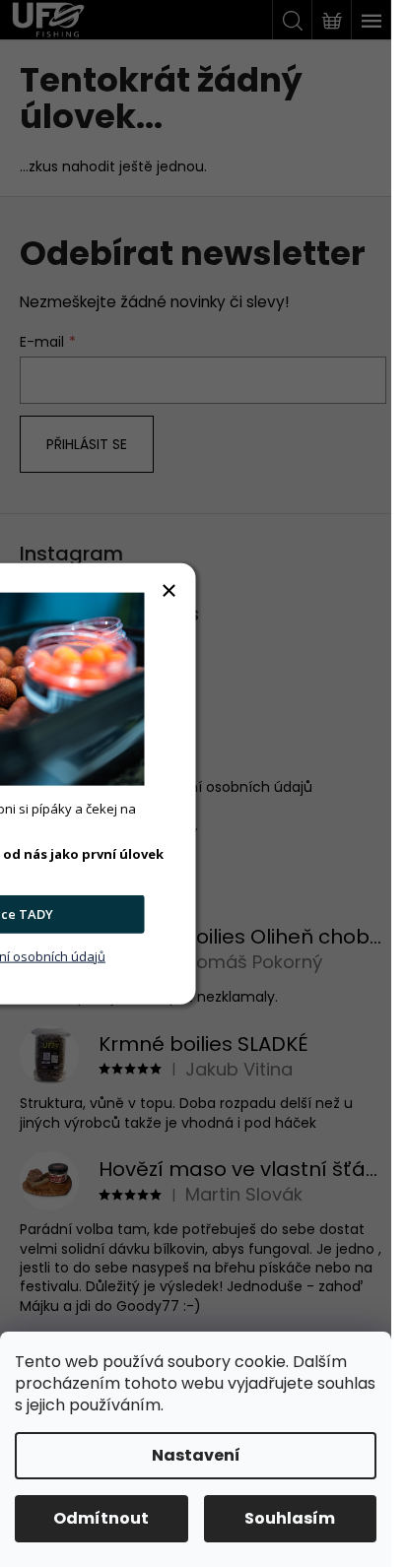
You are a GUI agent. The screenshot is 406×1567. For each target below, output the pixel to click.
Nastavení (196, 1455)
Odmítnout (101, 1518)
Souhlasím (289, 1518)
